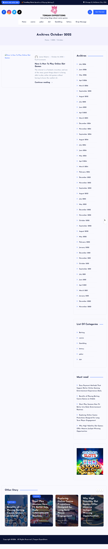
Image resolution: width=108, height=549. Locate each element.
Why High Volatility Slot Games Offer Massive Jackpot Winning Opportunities (90, 428)
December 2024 (85, 123)
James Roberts (44, 57)
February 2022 (84, 242)
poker (42, 22)
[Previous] (97, 490)
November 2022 (85, 215)
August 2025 (83, 96)
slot (49, 22)
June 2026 (82, 70)
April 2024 (83, 161)
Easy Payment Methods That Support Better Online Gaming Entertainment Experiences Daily (89, 388)
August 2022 (83, 231)
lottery (69, 22)
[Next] (101, 490)
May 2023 (82, 204)
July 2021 (82, 274)
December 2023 (85, 177)
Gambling (58, 22)
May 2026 (82, 75)
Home (24, 22)
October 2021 (84, 263)
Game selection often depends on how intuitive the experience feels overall (92, 510)
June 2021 (82, 280)
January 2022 (84, 247)
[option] (16, 510)
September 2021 (85, 269)
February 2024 (84, 172)
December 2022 (85, 210)
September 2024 (85, 134)
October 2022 (84, 220)
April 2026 (83, 80)
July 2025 (82, 102)
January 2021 (84, 296)
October (60, 40)
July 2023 (82, 199)
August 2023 (83, 193)
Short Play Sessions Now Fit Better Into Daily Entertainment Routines (89, 407)
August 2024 (83, 140)
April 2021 (82, 285)
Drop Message (81, 22)
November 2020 (85, 307)
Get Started (99, 12)
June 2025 (82, 107)
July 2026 (82, 64)
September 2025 (85, 91)
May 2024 (82, 156)
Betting (82, 332)
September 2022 (85, 226)
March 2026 (83, 86)
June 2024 (82, 150)
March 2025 (83, 118)
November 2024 (85, 129)
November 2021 (85, 258)
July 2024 (82, 145)
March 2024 (83, 166)
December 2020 (85, 301)
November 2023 (85, 183)
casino (33, 22)
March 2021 (83, 290)
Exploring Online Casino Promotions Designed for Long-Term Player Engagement (88, 417)
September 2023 (85, 188)
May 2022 (82, 237)
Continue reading (43, 82)
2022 (53, 40)
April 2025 (83, 113)
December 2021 (84, 253)
